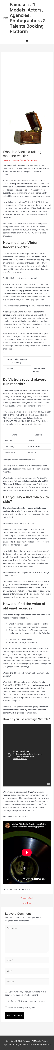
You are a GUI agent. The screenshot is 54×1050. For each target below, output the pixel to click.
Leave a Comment (11, 160)
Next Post (27, 903)
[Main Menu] (27, 40)
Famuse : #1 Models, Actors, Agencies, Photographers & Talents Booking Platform (28, 18)
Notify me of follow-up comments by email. (26, 1001)
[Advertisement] (27, 82)
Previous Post (27, 898)
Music (23, 160)
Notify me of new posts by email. (22, 1008)
